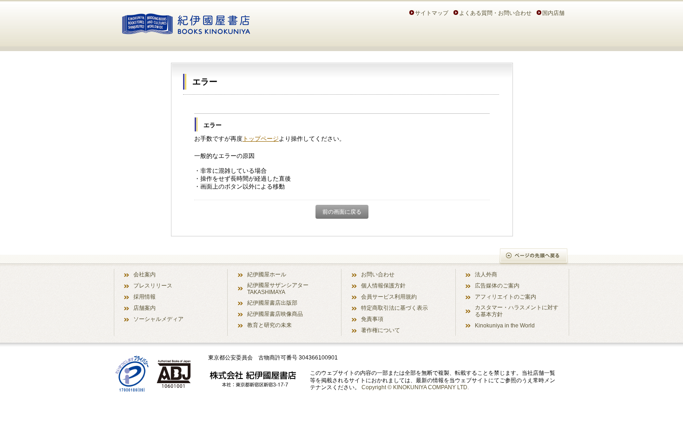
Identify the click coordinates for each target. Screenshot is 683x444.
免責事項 (372, 319)
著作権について (380, 330)
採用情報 (144, 297)
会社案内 (144, 274)
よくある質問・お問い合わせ (495, 13)
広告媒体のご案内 (497, 285)
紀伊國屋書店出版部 (272, 303)
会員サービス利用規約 (389, 297)
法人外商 (486, 274)
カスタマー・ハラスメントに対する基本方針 (516, 310)
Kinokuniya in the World (505, 325)
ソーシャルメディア (158, 319)
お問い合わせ (377, 274)
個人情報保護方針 (383, 285)
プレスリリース (152, 285)
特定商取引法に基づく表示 (394, 308)
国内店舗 (553, 13)
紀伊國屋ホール (266, 274)
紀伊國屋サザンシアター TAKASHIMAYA (278, 288)
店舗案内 (144, 308)
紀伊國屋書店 (186, 22)
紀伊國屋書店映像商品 (275, 314)
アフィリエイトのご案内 (505, 297)
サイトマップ (431, 13)
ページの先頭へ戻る (534, 256)
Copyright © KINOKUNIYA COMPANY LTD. (415, 387)
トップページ (261, 138)
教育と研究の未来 (269, 325)
